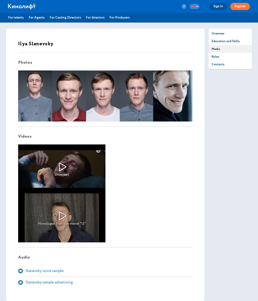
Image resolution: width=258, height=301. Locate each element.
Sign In (218, 6)
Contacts (218, 64)
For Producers (119, 18)
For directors (95, 18)
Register (240, 6)
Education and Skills (226, 41)
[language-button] (194, 6)
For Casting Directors (65, 18)
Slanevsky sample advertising (49, 282)
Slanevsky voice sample (44, 270)
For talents (16, 18)
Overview (218, 33)
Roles (215, 57)
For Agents (37, 18)
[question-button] (184, 6)
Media (216, 49)
